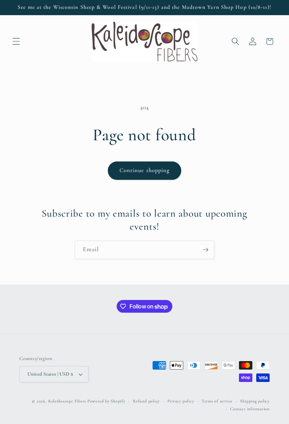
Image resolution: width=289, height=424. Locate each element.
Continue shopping (144, 170)
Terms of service (217, 401)
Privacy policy (180, 401)
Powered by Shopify (106, 401)
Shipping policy (255, 401)
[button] (16, 41)
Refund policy (146, 401)
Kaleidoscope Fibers (67, 401)
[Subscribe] (205, 250)
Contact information (250, 408)
